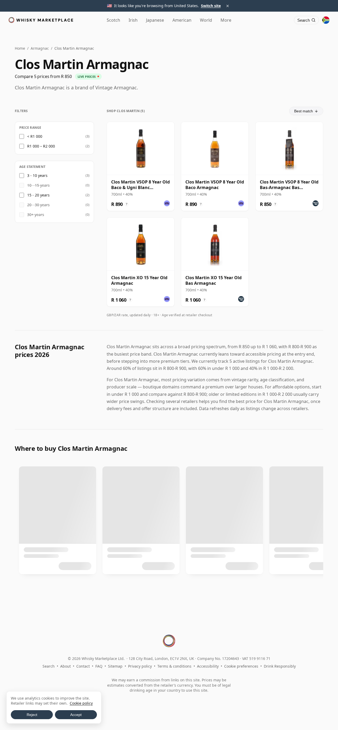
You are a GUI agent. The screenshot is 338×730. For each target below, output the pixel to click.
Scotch (113, 20)
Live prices (87, 77)
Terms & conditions (174, 666)
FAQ (98, 666)
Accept (76, 715)
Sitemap (115, 666)
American (181, 20)
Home (20, 48)
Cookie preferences (241, 666)
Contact (83, 666)
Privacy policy (140, 666)
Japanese (155, 20)
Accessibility (208, 666)
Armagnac (40, 48)
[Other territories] (326, 20)
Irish (133, 20)
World (206, 20)
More (225, 20)
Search (49, 666)
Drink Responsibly (280, 666)
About (65, 666)
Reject (32, 715)
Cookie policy (81, 703)
